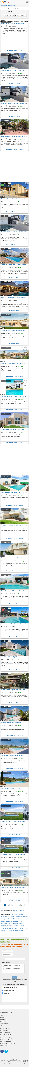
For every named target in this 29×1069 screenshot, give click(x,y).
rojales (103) (3, 925)
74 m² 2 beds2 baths (12, 528)
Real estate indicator (5, 1041)
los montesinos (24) (12, 927)
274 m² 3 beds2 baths (13, 824)
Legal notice (3, 1019)
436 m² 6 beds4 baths (13, 399)
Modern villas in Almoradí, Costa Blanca (14, 232)
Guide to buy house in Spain (7, 1043)
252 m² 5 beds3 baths (13, 139)
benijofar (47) (17, 925)
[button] (6, 6)
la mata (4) (10, 930)
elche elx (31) (4, 927)
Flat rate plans (4, 1030)
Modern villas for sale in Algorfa (11, 788)
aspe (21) (3, 919)
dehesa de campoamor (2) (19, 930)
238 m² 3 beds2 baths (13, 857)
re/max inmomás (9, 990)
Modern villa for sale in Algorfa (11, 722)
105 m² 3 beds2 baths (13, 495)
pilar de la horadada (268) (17, 914)
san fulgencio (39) (5, 918)
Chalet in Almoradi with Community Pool (14, 199)
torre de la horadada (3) (13, 923)
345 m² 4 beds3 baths (13, 890)
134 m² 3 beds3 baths (13, 73)
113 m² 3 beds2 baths (13, 659)
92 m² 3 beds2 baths (12, 201)
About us (2, 1015)
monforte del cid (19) (22, 927)
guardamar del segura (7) (6, 921)
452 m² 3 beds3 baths (13, 791)
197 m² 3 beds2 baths (13, 758)
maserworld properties (10, 987)
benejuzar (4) (4, 923)
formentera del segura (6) (18, 921)
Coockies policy (4, 1023)
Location (21, 50)
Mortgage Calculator (5, 1039)
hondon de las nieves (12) (11, 928)
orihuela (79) (10, 925)
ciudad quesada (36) (14, 918)
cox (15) (2, 928)
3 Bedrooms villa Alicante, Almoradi (12, 23)
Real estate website (5, 1032)
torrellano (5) (3, 930)
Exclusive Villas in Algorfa (9, 657)
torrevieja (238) (22, 923)
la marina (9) (20, 928)
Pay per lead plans (5, 1028)
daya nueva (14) (16, 919)
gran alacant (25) (23, 918)
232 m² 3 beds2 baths (13, 432)
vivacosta (6, 993)
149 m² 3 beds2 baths (13, 300)
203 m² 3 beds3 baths (13, 692)
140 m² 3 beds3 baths (9, 26)
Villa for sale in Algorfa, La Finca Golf (13, 689)
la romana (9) (24, 919)
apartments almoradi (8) (18, 910)
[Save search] (17, 15)
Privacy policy (3, 1021)
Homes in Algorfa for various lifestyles (13, 854)
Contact (2, 1017)
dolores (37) (23, 925)
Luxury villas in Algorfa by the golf (12, 755)
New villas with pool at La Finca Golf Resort (15, 492)
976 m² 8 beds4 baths (13, 267)
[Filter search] (6, 15)
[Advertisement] (14, 166)
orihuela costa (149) (5, 916)
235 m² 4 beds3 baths (13, 725)
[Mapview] (12, 15)
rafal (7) (26, 928)
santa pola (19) (9, 919)
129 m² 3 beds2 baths (13, 626)
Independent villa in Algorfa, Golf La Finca (14, 624)
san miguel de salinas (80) (16, 916)
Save (15, 50)
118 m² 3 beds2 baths (13, 333)
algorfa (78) (25, 916)
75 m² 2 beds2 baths (12, 561)
